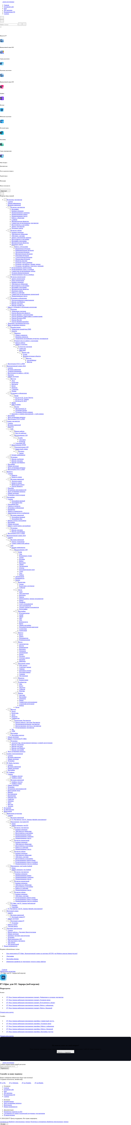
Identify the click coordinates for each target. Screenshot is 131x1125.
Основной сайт (9, 7)
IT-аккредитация (9, 1115)
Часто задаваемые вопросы (12, 1103)
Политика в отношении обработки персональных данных (49, 1121)
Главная (6, 5)
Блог (5, 8)
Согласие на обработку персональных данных (15, 1121)
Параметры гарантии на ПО (13, 1111)
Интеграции (8, 1105)
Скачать (6, 14)
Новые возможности (10, 1106)
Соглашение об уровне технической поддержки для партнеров (24, 1113)
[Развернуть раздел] (5, 199)
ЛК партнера (8, 10)
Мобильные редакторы (7, 971)
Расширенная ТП (9, 12)
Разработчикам (9, 1101)
